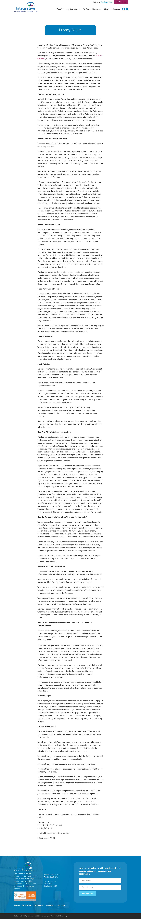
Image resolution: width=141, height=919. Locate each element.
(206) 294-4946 (52, 877)
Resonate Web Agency (59, 916)
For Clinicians (27, 905)
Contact (116, 9)
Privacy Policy (39, 905)
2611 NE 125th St (50, 881)
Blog (106, 9)
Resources (96, 9)
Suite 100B (48, 883)
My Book (86, 9)
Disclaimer (49, 905)
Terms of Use (60, 905)
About (59, 9)
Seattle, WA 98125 (50, 886)
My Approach (72, 9)
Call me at (96, 2)
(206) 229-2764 (106, 2)
